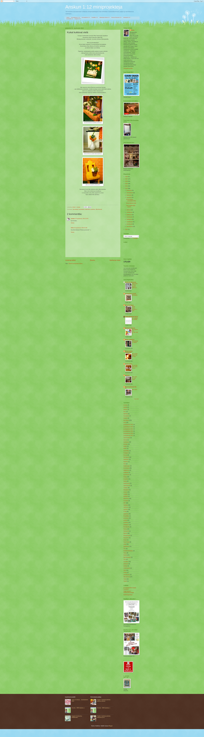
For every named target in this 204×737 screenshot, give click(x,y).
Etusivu (68, 17)
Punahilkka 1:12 (95, 17)
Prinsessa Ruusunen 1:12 (116, 17)
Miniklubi (126, 496)
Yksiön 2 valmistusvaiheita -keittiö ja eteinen (104, 700)
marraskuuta (130, 192)
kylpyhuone (126, 470)
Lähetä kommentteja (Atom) (75, 263)
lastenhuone (127, 483)
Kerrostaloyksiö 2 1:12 (75, 17)
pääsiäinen (126, 524)
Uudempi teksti (70, 260)
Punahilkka (126, 516)
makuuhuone (127, 485)
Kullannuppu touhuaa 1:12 (104, 17)
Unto (125, 570)
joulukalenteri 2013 (128, 426)
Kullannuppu (127, 466)
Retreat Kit (126, 531)
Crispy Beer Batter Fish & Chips (135, 355)
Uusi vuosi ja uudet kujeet (134, 378)
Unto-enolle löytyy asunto (130, 206)
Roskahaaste (127, 535)
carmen (73, 218)
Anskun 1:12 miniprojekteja (93, 7)
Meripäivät (126, 489)
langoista (126, 479)
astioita (125, 407)
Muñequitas (134, 295)
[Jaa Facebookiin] (89, 207)
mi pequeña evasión (130, 293)
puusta (125, 520)
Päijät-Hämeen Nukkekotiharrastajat (129, 592)
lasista (125, 481)
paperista (87, 209)
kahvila (125, 439)
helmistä (126, 413)
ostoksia (126, 509)
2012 (126, 229)
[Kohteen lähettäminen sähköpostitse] (84, 207)
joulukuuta (129, 190)
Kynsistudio (126, 474)
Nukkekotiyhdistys (128, 594)
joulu (125, 422)
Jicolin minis (128, 364)
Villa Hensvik (99, 209)
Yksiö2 (125, 581)
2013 (126, 188)
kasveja (125, 444)
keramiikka (126, 450)
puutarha (92, 209)
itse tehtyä (75, 209)
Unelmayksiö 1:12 (126, 17)
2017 (126, 179)
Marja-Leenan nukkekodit (129, 352)
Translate (135, 238)
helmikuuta (129, 224)
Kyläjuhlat (126, 472)
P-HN (125, 511)
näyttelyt (126, 505)
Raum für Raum (129, 305)
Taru (125, 548)
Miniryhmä (126, 498)
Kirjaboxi (126, 461)
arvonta (125, 405)
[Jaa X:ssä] (87, 207)
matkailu (126, 487)
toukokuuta (130, 217)
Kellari (125, 448)
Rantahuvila (126, 526)
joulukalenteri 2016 (128, 433)
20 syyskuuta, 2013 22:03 (81, 218)
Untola (125, 572)
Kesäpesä (126, 453)
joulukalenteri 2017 (128, 435)
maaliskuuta (130, 221)
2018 (126, 176)
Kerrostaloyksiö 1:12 (86, 17)
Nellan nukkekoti (129, 339)
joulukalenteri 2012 (128, 424)
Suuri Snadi (126, 542)
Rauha (125, 529)
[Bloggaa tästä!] (86, 207)
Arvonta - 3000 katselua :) (78, 707)
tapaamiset (126, 546)
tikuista (125, 555)
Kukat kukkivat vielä (131, 203)
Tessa (125, 552)
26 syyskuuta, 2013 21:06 (80, 227)
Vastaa (72, 222)
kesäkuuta (129, 214)
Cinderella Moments (130, 282)
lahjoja (125, 476)
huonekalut (126, 415)
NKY (125, 503)
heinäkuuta (130, 212)
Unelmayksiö (127, 568)
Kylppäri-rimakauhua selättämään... (77, 716)
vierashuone (127, 574)
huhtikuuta (129, 219)
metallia (125, 494)
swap (125, 544)
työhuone (126, 563)
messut (125, 492)
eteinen (125, 409)
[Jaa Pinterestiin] (90, 207)
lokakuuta (129, 195)
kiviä (125, 463)
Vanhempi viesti (114, 260)
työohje (125, 566)
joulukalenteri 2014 (128, 429)
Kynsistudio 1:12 (69, 18)
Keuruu (125, 455)
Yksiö (125, 579)
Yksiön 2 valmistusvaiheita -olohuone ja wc (104, 716)
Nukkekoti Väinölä (130, 328)
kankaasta (126, 442)
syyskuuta (129, 197)
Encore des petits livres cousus (134, 367)
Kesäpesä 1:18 (77, 18)
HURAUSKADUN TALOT (131, 316)
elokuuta (129, 209)
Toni (125, 559)
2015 (126, 183)
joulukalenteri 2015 (128, 431)
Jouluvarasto (127, 437)
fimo (125, 411)
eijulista (127, 375)
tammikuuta (130, 226)
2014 (126, 186)
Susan (125, 539)
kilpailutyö (126, 459)
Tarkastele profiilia (128, 68)
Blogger (111, 725)
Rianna (125, 533)
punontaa (126, 518)
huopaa (125, 418)
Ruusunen (126, 537)
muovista (126, 500)
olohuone (126, 507)
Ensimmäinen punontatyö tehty (131, 200)
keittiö (125, 446)
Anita (72, 227)
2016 (126, 181)
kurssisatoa (81, 209)
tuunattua (126, 561)
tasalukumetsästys (128, 550)
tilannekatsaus (127, 557)
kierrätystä (126, 457)
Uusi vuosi (134, 389)
